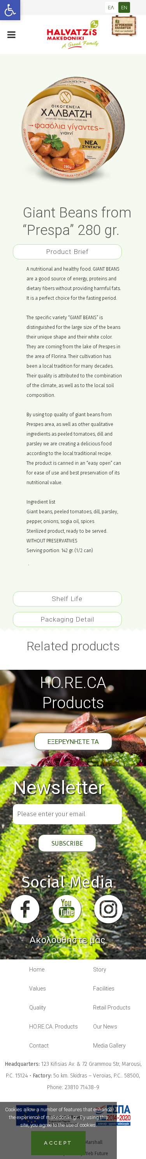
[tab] (67, 250)
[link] (10, 10)
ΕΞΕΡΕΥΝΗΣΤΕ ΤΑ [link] (73, 741)
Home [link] (36, 969)
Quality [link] (37, 1007)
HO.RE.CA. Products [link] (53, 1026)
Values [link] (37, 988)
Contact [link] (39, 1046)
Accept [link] (58, 1143)
